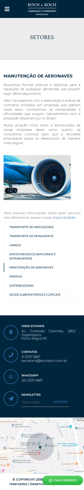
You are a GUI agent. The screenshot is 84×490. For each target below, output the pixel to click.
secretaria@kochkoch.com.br (44, 361)
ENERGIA (15, 276)
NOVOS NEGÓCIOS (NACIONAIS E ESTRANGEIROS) (32, 256)
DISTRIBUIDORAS (21, 285)
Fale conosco (65, 480)
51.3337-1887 (31, 357)
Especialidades (64, 217)
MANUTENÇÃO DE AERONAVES (31, 267)
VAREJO (15, 245)
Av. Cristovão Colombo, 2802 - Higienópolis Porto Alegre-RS (51, 335)
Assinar (60, 401)
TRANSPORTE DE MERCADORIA (31, 227)
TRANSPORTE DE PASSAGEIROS (31, 236)
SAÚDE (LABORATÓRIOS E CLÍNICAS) (34, 294)
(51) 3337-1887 (32, 380)
